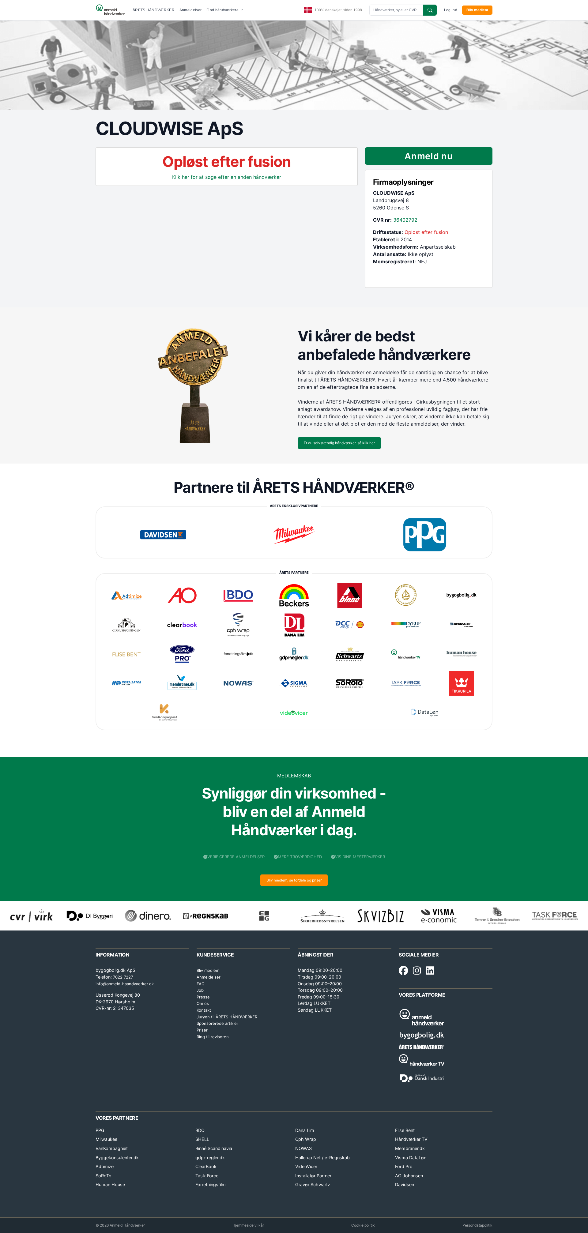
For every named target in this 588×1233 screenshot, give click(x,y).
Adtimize (105, 1166)
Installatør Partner (313, 1175)
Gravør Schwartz (312, 1184)
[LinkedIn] (430, 971)
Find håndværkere (222, 10)
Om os (203, 1003)
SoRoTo (103, 1175)
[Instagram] (417, 971)
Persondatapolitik (477, 1225)
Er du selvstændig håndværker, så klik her (339, 443)
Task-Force (206, 1175)
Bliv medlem (477, 10)
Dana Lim (304, 1130)
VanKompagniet (112, 1148)
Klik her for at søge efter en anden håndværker (226, 177)
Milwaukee (106, 1139)
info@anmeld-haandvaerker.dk (125, 983)
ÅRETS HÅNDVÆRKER (154, 10)
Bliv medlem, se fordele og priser (294, 880)
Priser (202, 1030)
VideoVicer (306, 1166)
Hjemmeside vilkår (248, 1225)
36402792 (405, 220)
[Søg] (430, 10)
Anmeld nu (429, 156)
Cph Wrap (305, 1139)
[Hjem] (110, 10)
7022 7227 (123, 977)
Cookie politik (363, 1225)
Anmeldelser (190, 10)
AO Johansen (409, 1175)
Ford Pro (404, 1166)
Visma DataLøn (410, 1157)
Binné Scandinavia (213, 1148)
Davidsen (404, 1184)
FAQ (201, 983)
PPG (100, 1130)
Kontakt (204, 1010)
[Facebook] (403, 971)
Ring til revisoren (213, 1036)
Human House (110, 1184)
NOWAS (303, 1148)
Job (200, 990)
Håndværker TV (411, 1139)
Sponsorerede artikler (217, 1023)
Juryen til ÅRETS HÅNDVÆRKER (227, 1016)
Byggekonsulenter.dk (117, 1157)
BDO (200, 1130)
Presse (203, 996)
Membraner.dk (410, 1148)
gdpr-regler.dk (210, 1157)
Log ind (450, 10)
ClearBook (206, 1166)
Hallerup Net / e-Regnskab (322, 1157)
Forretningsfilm (210, 1184)
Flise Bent (405, 1130)
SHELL (202, 1139)
